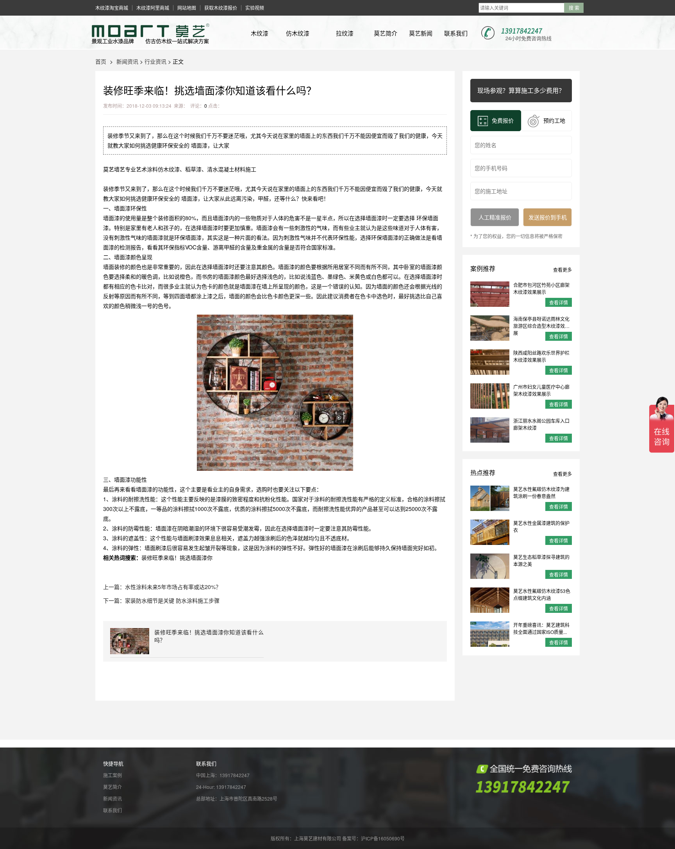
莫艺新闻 (420, 33)
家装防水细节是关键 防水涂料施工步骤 (172, 600)
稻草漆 (193, 169)
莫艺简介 (385, 33)
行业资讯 (155, 61)
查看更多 (562, 269)
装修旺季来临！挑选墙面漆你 (176, 557)
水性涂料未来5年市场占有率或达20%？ (173, 587)
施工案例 (112, 775)
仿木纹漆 (297, 33)
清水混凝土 (220, 169)
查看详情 (558, 302)
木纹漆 (259, 33)
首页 (100, 61)
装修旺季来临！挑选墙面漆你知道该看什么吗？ (209, 636)
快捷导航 (113, 763)
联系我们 (456, 33)
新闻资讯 (127, 61)
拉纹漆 (345, 33)
